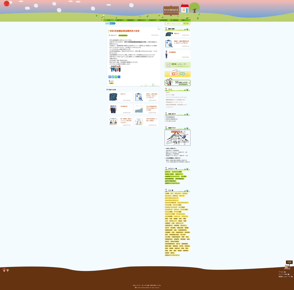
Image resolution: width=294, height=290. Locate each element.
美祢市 (168, 92)
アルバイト (178, 193)
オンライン (168, 195)
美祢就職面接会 (180, 178)
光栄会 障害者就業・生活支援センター (176, 104)
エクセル (185, 193)
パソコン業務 (168, 211)
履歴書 (186, 227)
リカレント (177, 216)
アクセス (281, 272)
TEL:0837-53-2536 (171, 121)
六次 (166, 220)
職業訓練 (175, 246)
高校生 (172, 252)
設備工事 (177, 248)
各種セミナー (185, 20)
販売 (187, 248)
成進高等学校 (179, 232)
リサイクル (185, 216)
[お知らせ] (169, 34)
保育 (180, 218)
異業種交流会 (168, 239)
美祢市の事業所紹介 (170, 180)
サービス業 (168, 204)
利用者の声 (152, 20)
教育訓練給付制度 (174, 234)
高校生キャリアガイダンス (172, 183)
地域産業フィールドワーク (172, 176)
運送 (175, 250)
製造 (166, 248)
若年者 (181, 246)
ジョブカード (168, 209)
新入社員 (183, 234)
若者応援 (187, 246)
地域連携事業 (163, 20)
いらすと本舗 (146, 285)
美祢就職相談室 (123, 35)
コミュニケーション (183, 202)
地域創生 (167, 223)
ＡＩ (172, 193)
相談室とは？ (141, 20)
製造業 (171, 248)
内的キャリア (173, 220)
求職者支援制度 (176, 236)
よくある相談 (168, 216)
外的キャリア (179, 223)
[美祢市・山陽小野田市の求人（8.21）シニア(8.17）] (169, 44)
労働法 (111, 83)
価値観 (175, 218)
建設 (175, 230)
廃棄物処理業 (168, 230)
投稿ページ (112, 23)
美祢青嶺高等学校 (170, 243)
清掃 (183, 236)
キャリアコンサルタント (171, 200)
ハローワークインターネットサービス (176, 97)
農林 (171, 250)
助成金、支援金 (169, 174)
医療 (185, 220)
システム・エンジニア (171, 207)
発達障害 (176, 239)
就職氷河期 (180, 227)
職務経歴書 (185, 243)
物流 (187, 236)
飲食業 (167, 252)
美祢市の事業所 (175, 241)
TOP (289, 262)
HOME (108, 20)
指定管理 (187, 232)
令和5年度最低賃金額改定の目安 (124, 31)
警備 (182, 248)
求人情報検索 (174, 20)
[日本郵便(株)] (166, 55)
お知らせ (176, 33)
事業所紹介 (120, 20)
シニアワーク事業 (176, 171)
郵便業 (179, 250)
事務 (166, 218)
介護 (171, 218)
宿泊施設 (173, 227)
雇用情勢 (185, 250)
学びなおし (183, 225)
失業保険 (176, 225)
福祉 (188, 239)
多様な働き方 (168, 225)
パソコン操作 (184, 209)
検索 (186, 23)
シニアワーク (169, 107)
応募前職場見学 (182, 230)
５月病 (167, 193)
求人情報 (183, 176)
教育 (166, 234)
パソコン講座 (177, 211)
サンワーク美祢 (170, 94)
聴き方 (178, 243)
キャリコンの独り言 (170, 202)
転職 (166, 250)
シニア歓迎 (182, 207)
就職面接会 (130, 20)
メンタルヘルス (180, 214)
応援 (173, 232)
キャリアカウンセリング (171, 198)
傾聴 (184, 218)
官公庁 (167, 227)
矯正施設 (183, 239)
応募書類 (167, 232)
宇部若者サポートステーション (174, 102)
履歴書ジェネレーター (285, 276)
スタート (176, 209)
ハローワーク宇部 (170, 214)
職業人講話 (168, 246)
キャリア (182, 195)
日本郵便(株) (172, 52)
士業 (173, 223)
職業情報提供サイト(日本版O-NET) (175, 99)
